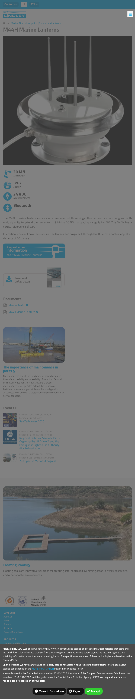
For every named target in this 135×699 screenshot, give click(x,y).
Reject (77, 691)
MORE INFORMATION (43, 669)
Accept (96, 691)
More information (51, 691)
